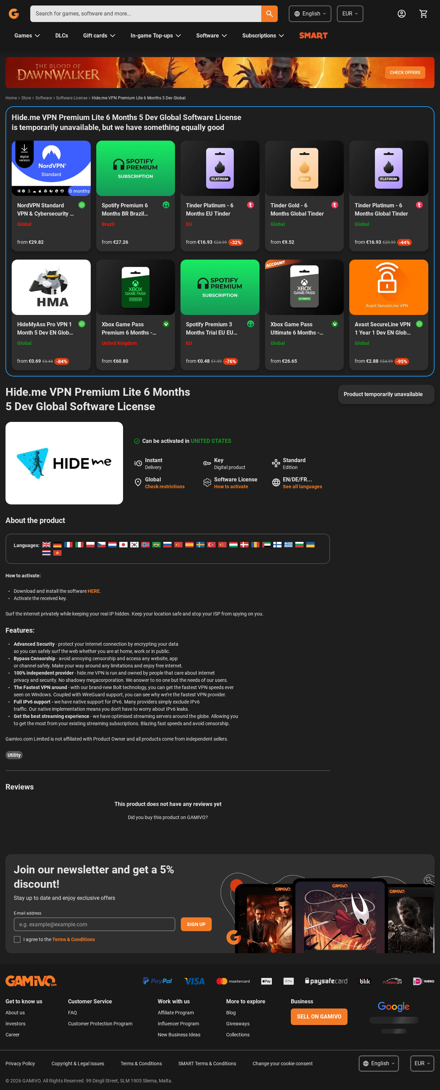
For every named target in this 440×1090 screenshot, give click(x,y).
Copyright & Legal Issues (78, 1063)
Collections (238, 1034)
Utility (14, 755)
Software (43, 98)
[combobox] (145, 14)
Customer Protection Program (100, 1023)
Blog (231, 1012)
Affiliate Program (176, 1012)
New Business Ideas (179, 1034)
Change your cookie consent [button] (283, 1063)
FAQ (72, 1012)
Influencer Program (178, 1023)
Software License (71, 98)
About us (15, 1012)
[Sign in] (401, 14)
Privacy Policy (20, 1063)
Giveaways (238, 1023)
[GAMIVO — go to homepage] (13, 13)
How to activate (231, 486)
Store (26, 98)
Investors (15, 1023)
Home (11, 98)
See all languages (302, 486)
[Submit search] (269, 14)
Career (13, 1034)
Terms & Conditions (73, 939)
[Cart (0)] (423, 14)
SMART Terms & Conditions (207, 1063)
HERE (94, 591)
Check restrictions (165, 486)
